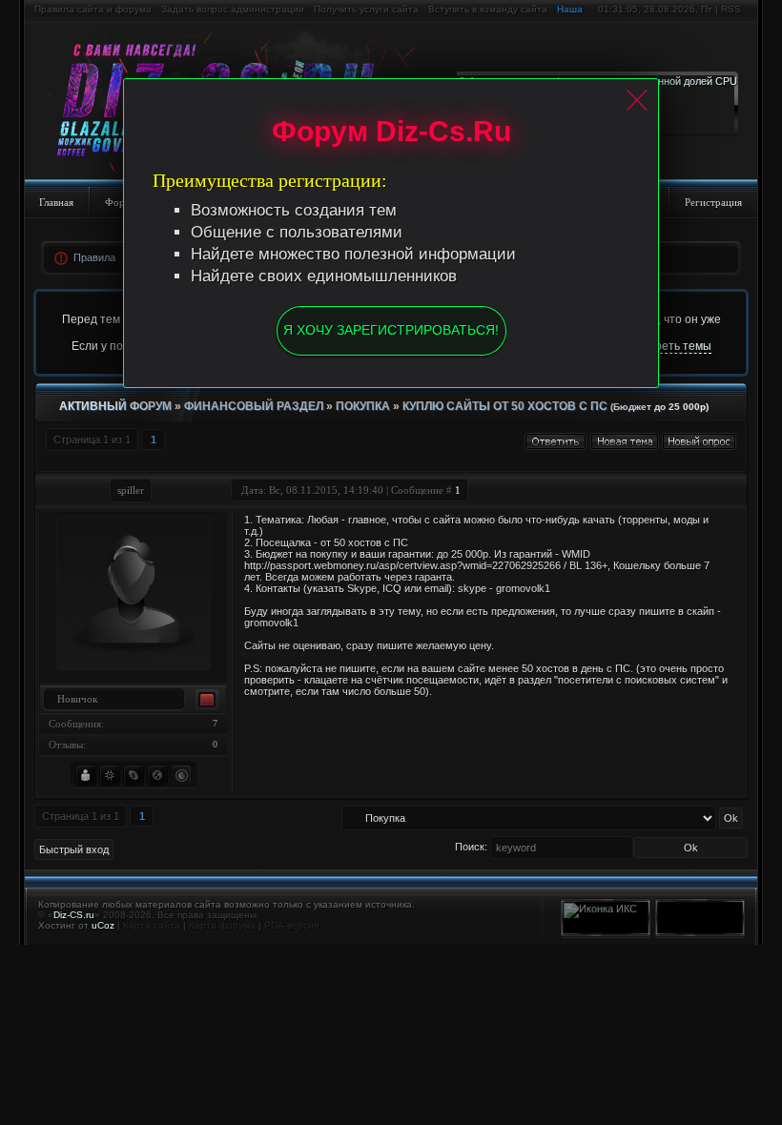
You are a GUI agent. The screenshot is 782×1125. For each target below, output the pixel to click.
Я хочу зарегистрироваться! (391, 330)
